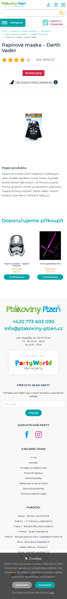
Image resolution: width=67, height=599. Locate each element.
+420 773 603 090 (33, 321)
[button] (49, 4)
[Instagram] (38, 434)
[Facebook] (26, 434)
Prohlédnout (17, 277)
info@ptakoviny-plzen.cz (33, 328)
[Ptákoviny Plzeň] (14, 4)
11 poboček (56, 24)
